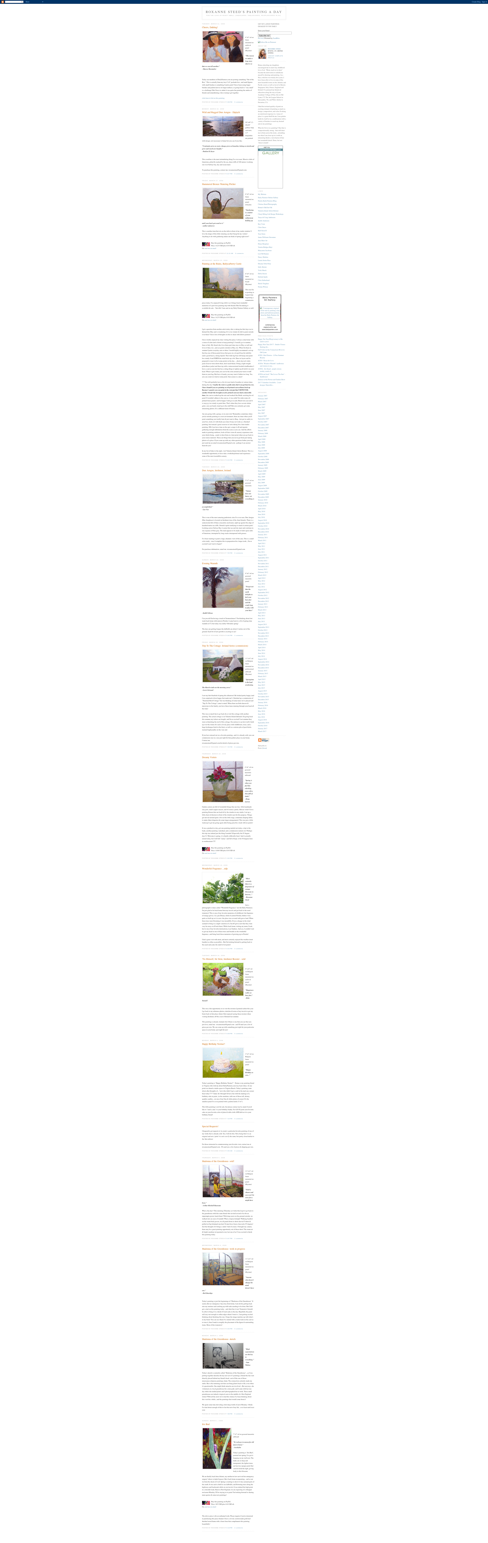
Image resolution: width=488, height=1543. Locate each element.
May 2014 (261, 650)
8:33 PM (230, 460)
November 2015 (263, 696)
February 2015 (263, 673)
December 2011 (263, 566)
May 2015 (261, 682)
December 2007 (263, 427)
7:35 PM (230, 747)
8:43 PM (230, 948)
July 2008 (261, 448)
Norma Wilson (263, 287)
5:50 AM (230, 1151)
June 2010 (261, 514)
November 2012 (263, 598)
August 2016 (262, 720)
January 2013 (262, 604)
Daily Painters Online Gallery (268, 197)
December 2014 (263, 668)
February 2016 (263, 705)
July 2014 (261, 656)
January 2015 (262, 670)
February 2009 (263, 468)
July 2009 (261, 482)
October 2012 (262, 595)
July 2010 (261, 517)
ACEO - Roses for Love (266, 360)
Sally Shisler (262, 267)
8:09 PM (230, 1033)
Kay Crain (261, 224)
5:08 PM (230, 102)
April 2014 (261, 647)
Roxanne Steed (274, 49)
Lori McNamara (263, 254)
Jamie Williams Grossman (267, 237)
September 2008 (263, 453)
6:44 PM (230, 1328)
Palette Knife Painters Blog (267, 201)
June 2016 (261, 714)
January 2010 (262, 500)
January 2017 (262, 728)
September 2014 (263, 662)
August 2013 (262, 624)
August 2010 (262, 520)
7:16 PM (230, 1118)
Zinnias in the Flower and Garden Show (271, 379)
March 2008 (262, 436)
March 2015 (262, 676)
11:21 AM (230, 253)
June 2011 (261, 549)
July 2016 (261, 717)
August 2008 (262, 451)
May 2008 (261, 442)
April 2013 (261, 613)
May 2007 (261, 407)
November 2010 (263, 529)
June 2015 (261, 685)
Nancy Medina (263, 257)
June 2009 (261, 479)
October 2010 (262, 526)
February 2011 (263, 537)
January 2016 (262, 702)
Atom (264, 748)
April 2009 (261, 474)
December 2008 (263, 462)
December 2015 (263, 699)
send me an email (210, 248)
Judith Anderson (263, 221)
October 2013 (262, 630)
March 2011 (262, 540)
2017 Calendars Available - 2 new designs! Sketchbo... (269, 383)
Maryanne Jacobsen (265, 250)
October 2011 (262, 560)
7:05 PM (230, 553)
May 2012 (261, 581)
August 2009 (262, 485)
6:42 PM (230, 635)
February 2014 (263, 641)
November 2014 (263, 665)
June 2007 (261, 410)
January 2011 (262, 534)
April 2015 (261, 679)
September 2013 (263, 627)
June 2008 (261, 445)
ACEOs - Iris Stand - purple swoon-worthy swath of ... (270, 370)
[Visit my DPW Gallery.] (270, 155)
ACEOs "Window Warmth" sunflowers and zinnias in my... (271, 364)
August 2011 (262, 555)
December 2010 (263, 532)
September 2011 (263, 558)
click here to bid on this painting (213, 98)
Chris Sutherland (264, 280)
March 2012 (262, 575)
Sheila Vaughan (263, 283)
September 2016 (263, 722)
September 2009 (263, 488)
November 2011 (263, 563)
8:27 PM (230, 173)
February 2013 (263, 607)
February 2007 (263, 398)
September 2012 (263, 592)
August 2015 (262, 691)
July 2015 (261, 688)
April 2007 (261, 404)
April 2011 (261, 543)
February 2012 (263, 572)
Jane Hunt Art (262, 240)
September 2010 (263, 523)
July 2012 (261, 587)
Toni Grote (261, 234)
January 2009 (262, 465)
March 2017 (262, 731)
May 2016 (261, 711)
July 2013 (261, 621)
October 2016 (262, 725)
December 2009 (263, 497)
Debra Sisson (262, 273)
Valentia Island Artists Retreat (268, 211)
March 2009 (262, 471)
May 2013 (261, 615)
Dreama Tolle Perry (264, 263)
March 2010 (262, 505)
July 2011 (261, 552)
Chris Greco (262, 227)
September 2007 (263, 419)
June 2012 (261, 584)
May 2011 (261, 546)
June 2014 (261, 653)
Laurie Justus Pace (264, 260)
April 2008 (261, 439)
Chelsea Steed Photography (267, 204)
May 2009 (261, 477)
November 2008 (263, 459)
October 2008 (262, 456)
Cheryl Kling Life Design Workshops (270, 214)
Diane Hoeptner (263, 244)
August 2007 (262, 416)
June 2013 (261, 618)
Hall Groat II (262, 230)
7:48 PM (230, 1414)
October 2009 (262, 491)
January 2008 (262, 430)
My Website (262, 194)
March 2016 (262, 708)
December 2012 (263, 601)
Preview (260, 38)
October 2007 (262, 422)
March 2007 (262, 401)
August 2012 (262, 589)
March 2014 (262, 644)
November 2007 (263, 424)
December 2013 (263, 636)
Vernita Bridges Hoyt (265, 247)
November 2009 (263, 494)
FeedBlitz (276, 38)
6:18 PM (230, 1528)
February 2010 (263, 503)
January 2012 (262, 569)
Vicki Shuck (262, 270)
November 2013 (263, 633)
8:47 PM (230, 1238)
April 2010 (261, 508)
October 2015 (262, 694)
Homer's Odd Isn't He (265, 207)
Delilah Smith (263, 277)
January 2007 (262, 395)
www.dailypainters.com (270, 329)
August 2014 (262, 659)
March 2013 (262, 610)
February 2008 (263, 433)
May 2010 (261, 511)
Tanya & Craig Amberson (266, 217)
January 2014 (262, 639)
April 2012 (261, 578)
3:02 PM (230, 858)
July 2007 (261, 413)
